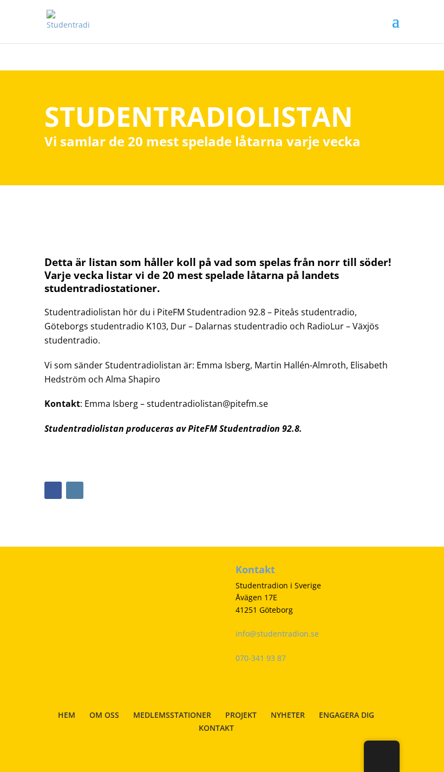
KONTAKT (216, 728)
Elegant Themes (201, 757)
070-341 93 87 (261, 658)
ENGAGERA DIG (346, 715)
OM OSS (104, 715)
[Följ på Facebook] (53, 490)
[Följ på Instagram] (74, 490)
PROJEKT (241, 715)
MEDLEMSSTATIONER (172, 715)
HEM (66, 715)
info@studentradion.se (277, 633)
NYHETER (288, 715)
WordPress (299, 757)
